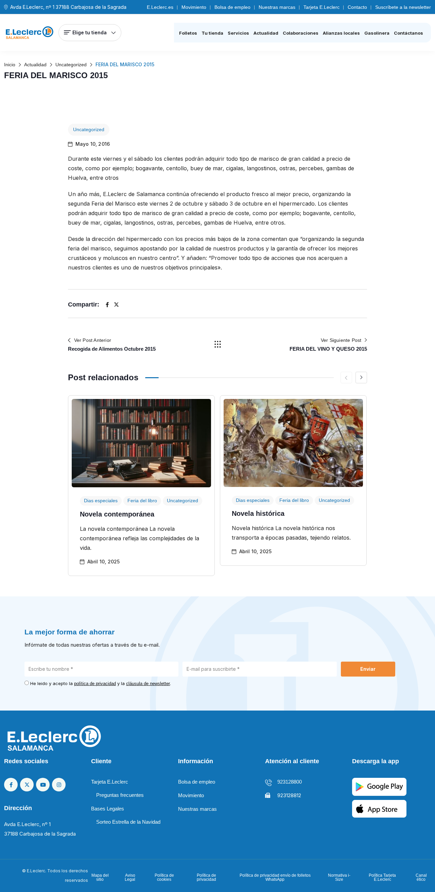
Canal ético (421, 877)
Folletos (188, 33)
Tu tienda (212, 33)
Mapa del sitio (100, 877)
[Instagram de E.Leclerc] (59, 784)
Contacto (357, 7)
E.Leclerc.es (160, 7)
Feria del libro (142, 500)
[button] (361, 377)
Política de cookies (164, 877)
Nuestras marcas (277, 7)
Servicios (238, 33)
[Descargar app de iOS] (379, 808)
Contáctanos (408, 33)
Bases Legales (107, 808)
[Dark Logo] (29, 32)
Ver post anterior (92, 340)
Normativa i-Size (339, 877)
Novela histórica (258, 513)
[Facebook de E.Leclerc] (11, 784)
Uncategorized (88, 129)
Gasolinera (376, 33)
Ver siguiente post (341, 340)
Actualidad (266, 33)
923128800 (289, 782)
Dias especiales (101, 500)
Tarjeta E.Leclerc (321, 7)
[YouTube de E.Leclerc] (43, 784)
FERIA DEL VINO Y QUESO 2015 (328, 349)
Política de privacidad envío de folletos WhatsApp (275, 877)
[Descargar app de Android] (379, 786)
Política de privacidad (206, 877)
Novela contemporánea (117, 514)
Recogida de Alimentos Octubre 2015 (112, 349)
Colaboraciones (300, 33)
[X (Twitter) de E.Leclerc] (27, 784)
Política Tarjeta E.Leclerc (382, 877)
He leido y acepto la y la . (100, 683)
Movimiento (193, 7)
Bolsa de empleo (232, 7)
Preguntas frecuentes (120, 795)
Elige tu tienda (89, 32)
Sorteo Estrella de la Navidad (128, 822)
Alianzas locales (341, 33)
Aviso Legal (130, 877)
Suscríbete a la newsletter (403, 7)
